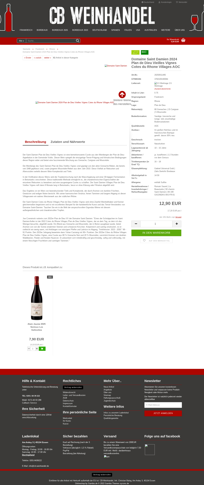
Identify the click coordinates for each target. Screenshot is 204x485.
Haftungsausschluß (112, 398)
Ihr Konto (67, 421)
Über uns (180, 30)
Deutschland (99, 30)
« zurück (37, 58)
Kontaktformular (70, 406)
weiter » (47, 58)
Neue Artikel (109, 387)
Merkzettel (182, 2)
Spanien (115, 30)
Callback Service (29, 403)
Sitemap (107, 395)
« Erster (27, 58)
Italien (128, 30)
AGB (65, 398)
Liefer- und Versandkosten (74, 395)
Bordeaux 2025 (60, 30)
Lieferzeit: (136, 83)
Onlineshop (80, 483)
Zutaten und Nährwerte (68, 141)
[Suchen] (77, 41)
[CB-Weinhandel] (102, 15)
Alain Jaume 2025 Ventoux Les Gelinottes (37, 327)
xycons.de (124, 483)
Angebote (108, 390)
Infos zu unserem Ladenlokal (116, 413)
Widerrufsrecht (69, 392)
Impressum (68, 403)
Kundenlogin (166, 2)
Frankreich (26, 30)
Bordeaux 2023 (80, 30)
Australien (151, 30)
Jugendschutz (110, 401)
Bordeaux (42, 30)
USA (138, 30)
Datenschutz (68, 401)
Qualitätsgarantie (111, 418)
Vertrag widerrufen (73, 387)
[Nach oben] (195, 480)
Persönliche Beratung (113, 415)
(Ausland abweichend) (162, 89)
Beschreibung (35, 141)
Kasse (65, 424)
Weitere (165, 30)
